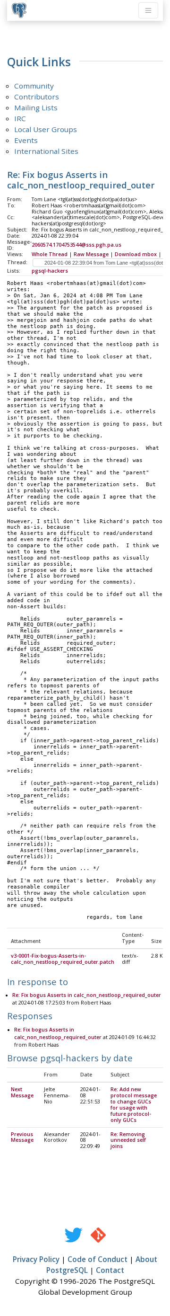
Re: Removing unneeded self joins (128, 1140)
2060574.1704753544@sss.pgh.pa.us (76, 244)
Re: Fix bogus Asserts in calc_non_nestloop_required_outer (86, 995)
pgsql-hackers (50, 270)
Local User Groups (45, 129)
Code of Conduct (98, 1259)
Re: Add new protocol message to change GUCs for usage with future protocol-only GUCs (133, 1104)
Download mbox (136, 254)
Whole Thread (50, 254)
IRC (20, 118)
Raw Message (91, 254)
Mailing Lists (36, 107)
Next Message (22, 1092)
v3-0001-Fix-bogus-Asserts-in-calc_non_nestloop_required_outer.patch (62, 958)
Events (26, 140)
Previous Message (22, 1137)
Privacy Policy (36, 1259)
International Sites (46, 151)
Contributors (36, 96)
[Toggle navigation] (148, 10)
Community (34, 85)
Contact (110, 1270)
